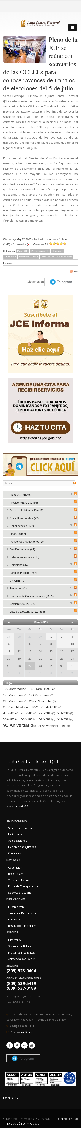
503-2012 (29, 719)
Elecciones (57, 251)
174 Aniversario (41, 695)
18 (8, 658)
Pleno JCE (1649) (20, 494)
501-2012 (65, 713)
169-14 (50, 689)
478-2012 (29, 713)
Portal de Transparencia (23, 886)
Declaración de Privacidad (23, 1123)
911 (66, 725)
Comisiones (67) (19, 565)
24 (72, 658)
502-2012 (11, 719)
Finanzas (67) (18, 533)
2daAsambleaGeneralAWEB (23, 707)
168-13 (35, 689)
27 (29, 666)
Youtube (32, 1045)
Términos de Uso (67, 1118)
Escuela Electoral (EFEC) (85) (27, 611)
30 (40, 636)
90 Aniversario (19, 725)
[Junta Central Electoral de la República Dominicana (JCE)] (40, 23)
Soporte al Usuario (20, 892)
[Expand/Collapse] (71, 493)
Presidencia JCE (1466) (24, 502)
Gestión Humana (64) (22, 549)
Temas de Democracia (22, 913)
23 (61, 658)
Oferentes (14, 853)
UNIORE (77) (17, 580)
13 (29, 651)
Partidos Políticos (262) (23, 572)
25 (8, 666)
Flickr (24, 1045)
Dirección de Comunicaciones (56, 256)
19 (19, 658)
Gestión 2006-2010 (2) (23, 604)
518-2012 (47, 719)
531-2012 (65, 719)
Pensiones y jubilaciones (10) (27, 541)
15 (51, 651)
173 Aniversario (15, 695)
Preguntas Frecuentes (21, 952)
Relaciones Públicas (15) (24, 557)
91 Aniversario (49, 725)
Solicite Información (20, 828)
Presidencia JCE (40, 251)
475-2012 (11, 713)
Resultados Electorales (22, 925)
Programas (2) (18, 588)
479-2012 (47, 713)
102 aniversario (15, 689)
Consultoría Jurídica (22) (24, 518)
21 (40, 658)
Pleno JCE (22, 251)
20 (29, 658)
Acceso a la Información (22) (26, 510)
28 (19, 636)
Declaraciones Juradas (22, 847)
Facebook (9, 1045)
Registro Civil (16, 873)
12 (19, 651)
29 (29, 636)
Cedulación (15, 867)
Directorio (14, 940)
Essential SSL (11, 1098)
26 (19, 666)
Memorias (14, 919)
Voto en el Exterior (28, 256)
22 (51, 658)
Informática (10, 256)
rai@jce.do (27, 1032)
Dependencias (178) (22, 526)
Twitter (17, 1045)
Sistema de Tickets (19, 946)
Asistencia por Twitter (21, 958)
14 (40, 651)
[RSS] (75, 493)
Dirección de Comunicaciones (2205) (32, 596)
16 (61, 651)
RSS (75, 271)
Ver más (20, 806)
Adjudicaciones (17, 840)
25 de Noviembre (42, 701)
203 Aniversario (15, 701)
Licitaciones (15, 834)
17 (72, 651)
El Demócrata (16, 907)
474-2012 (54, 707)
